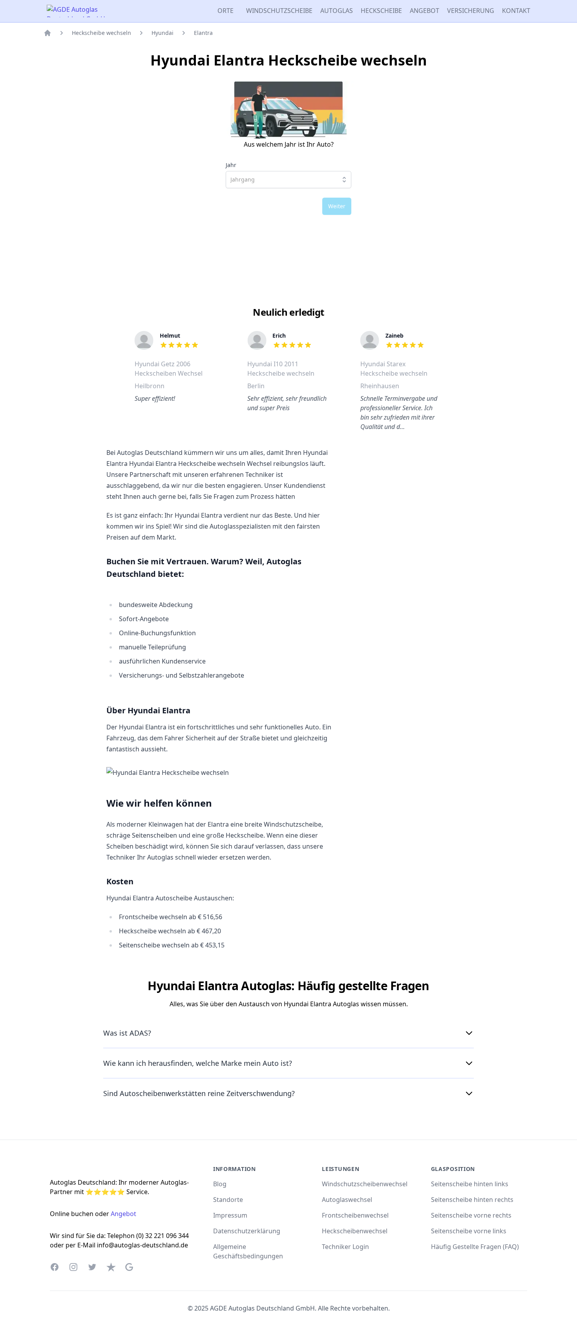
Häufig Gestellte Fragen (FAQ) (475, 1246)
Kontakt (516, 10)
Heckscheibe (381, 10)
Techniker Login (345, 1246)
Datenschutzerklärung (246, 1231)
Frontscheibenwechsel (355, 1215)
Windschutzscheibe (279, 10)
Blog (219, 1184)
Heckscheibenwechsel (354, 1231)
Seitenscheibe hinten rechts (472, 1199)
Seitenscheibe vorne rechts (471, 1215)
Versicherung (470, 10)
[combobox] (288, 179)
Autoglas (336, 10)
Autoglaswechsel (347, 1199)
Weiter (336, 206)
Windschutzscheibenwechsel (364, 1184)
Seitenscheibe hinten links (469, 1184)
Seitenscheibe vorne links (468, 1231)
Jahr (231, 165)
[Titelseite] (47, 33)
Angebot (424, 10)
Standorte (228, 1199)
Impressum (230, 1215)
